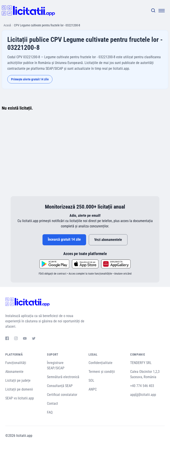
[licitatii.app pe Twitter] (33, 339)
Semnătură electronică (63, 377)
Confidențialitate (100, 363)
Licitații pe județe (18, 380)
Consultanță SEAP (60, 386)
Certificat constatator (62, 395)
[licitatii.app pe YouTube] (25, 339)
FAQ (50, 412)
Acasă (7, 25)
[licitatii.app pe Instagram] (16, 339)
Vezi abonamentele (108, 240)
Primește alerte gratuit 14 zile (30, 79)
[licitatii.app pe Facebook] (7, 339)
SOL (91, 380)
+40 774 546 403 (142, 386)
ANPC (93, 389)
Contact (52, 403)
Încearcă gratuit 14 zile (64, 239)
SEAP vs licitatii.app (19, 398)
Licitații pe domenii (19, 389)
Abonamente (14, 372)
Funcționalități (15, 363)
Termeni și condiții (102, 372)
